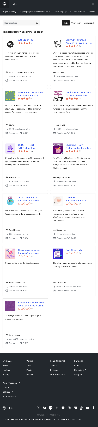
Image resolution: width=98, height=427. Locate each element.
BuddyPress (9, 396)
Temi (28, 365)
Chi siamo (7, 361)
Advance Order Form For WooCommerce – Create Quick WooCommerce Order (31, 304)
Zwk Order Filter (74, 250)
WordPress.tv (57, 374)
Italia (11, 408)
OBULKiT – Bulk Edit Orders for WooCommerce (26, 147)
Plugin (29, 370)
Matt (6, 387)
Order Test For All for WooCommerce (28, 199)
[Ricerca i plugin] (37, 22)
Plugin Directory (9, 12)
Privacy (6, 374)
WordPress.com (11, 383)
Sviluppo (54, 370)
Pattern (29, 374)
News (5, 365)
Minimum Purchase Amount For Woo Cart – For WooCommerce (78, 41)
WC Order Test (26, 40)
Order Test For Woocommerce (76, 199)
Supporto (54, 365)
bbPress (8, 392)
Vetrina (29, 361)
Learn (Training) (57, 361)
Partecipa (78, 361)
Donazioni (80, 370)
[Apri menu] (94, 4)
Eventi (77, 365)
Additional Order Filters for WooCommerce (78, 94)
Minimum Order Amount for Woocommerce (31, 94)
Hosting (6, 370)
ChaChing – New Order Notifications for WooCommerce (78, 147)
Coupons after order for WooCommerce (29, 251)
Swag (78, 374)
